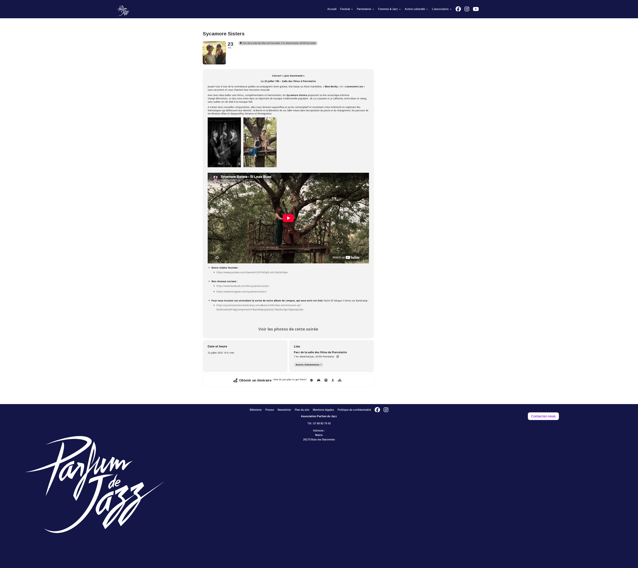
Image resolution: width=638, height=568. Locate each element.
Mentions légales (323, 410)
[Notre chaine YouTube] (476, 10)
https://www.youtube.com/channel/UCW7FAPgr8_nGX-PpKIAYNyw (252, 272)
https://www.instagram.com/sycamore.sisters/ (241, 291)
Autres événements (307, 364)
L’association (440, 9)
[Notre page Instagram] (386, 410)
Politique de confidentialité (354, 410)
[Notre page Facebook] (458, 10)
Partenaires (364, 9)
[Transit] (326, 380)
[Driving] (319, 380)
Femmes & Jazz (388, 9)
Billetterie (256, 410)
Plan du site (302, 410)
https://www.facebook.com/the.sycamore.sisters (242, 285)
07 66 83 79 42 (322, 423)
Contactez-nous (543, 416)
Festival (345, 9)
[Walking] (332, 380)
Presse (269, 410)
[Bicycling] (339, 380)
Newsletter (284, 410)
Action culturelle (415, 9)
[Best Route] (311, 380)
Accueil (331, 9)
